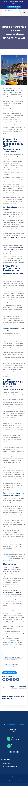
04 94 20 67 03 (16, 740)
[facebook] (3, 679)
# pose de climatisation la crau (11, 662)
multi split (11, 397)
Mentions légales (7, 763)
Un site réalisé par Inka (11, 777)
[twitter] (7, 679)
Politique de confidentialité (10, 766)
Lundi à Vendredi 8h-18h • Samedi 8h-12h (16, 781)
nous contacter (15, 642)
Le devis (5, 243)
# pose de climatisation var (10, 667)
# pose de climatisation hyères (11, 659)
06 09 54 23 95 (14, 6)
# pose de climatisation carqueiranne (12, 657)
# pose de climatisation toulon (11, 664)
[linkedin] (17, 679)
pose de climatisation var (9, 672)
